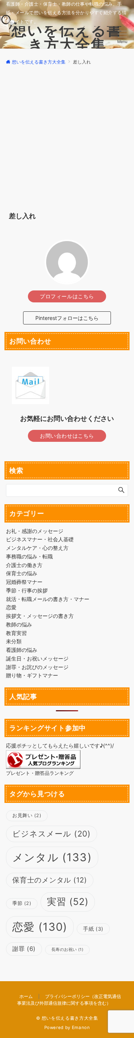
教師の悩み (19, 624)
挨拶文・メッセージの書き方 (40, 616)
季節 (21, 903)
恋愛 (11, 607)
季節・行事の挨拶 (27, 590)
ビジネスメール (51, 833)
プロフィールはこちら (67, 296)
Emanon (81, 1027)
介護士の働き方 (24, 565)
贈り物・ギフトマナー (32, 675)
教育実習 (16, 633)
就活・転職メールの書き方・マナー (47, 599)
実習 (68, 901)
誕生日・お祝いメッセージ (37, 658)
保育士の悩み (21, 573)
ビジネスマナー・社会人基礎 (40, 539)
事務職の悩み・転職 (29, 556)
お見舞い (26, 815)
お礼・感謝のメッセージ (34, 531)
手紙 (93, 929)
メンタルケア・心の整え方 (37, 548)
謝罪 (24, 948)
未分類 (14, 641)
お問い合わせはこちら (67, 435)
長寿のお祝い (67, 949)
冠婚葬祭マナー (24, 582)
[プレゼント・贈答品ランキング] (43, 758)
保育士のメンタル (49, 880)
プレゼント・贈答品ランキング (40, 773)
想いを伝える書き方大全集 (67, 37)
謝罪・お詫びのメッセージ (37, 667)
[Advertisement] (67, 136)
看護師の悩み (21, 650)
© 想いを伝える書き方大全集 (67, 1018)
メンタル (52, 857)
